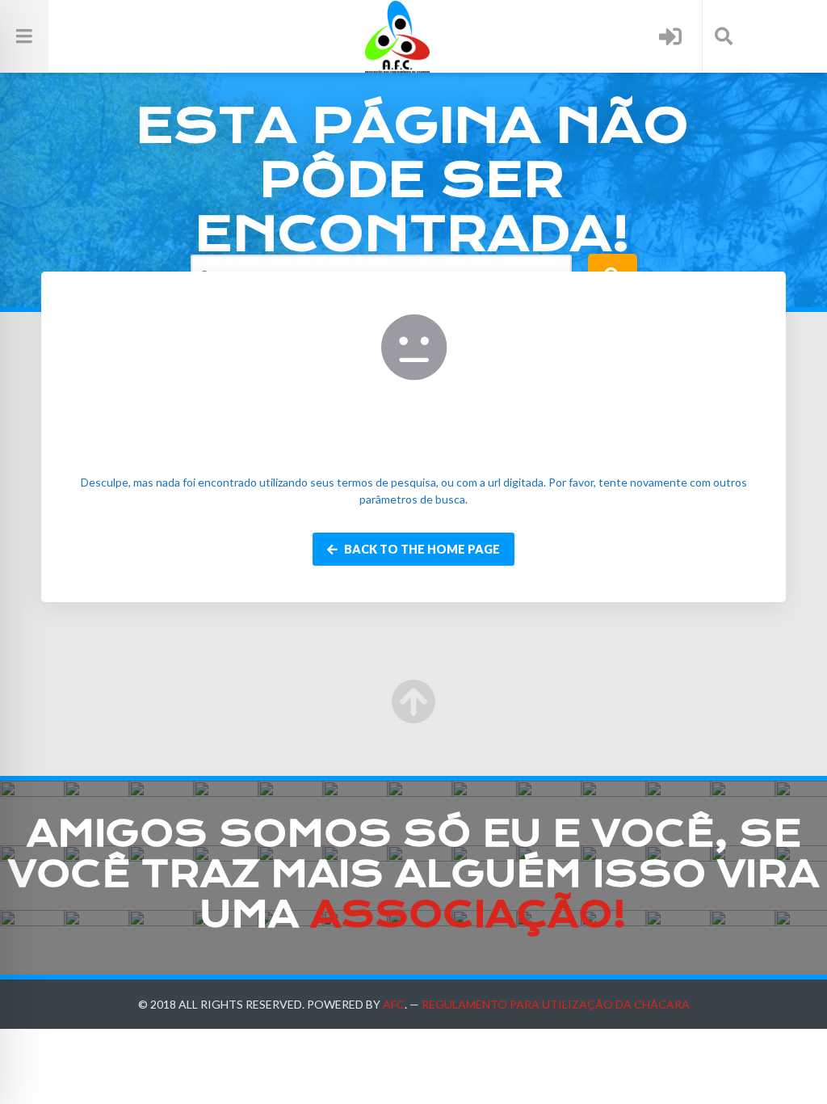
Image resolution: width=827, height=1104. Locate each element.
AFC (394, 1004)
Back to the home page (421, 549)
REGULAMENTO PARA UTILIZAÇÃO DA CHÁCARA (556, 1004)
